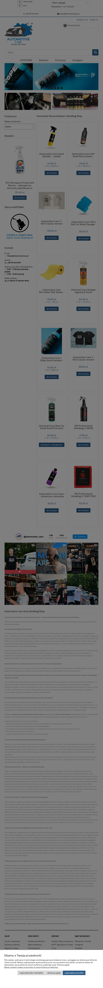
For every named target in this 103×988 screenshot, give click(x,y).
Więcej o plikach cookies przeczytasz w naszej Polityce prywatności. (31, 967)
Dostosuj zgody (54, 973)
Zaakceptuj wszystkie (74, 973)
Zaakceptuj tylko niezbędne (31, 973)
